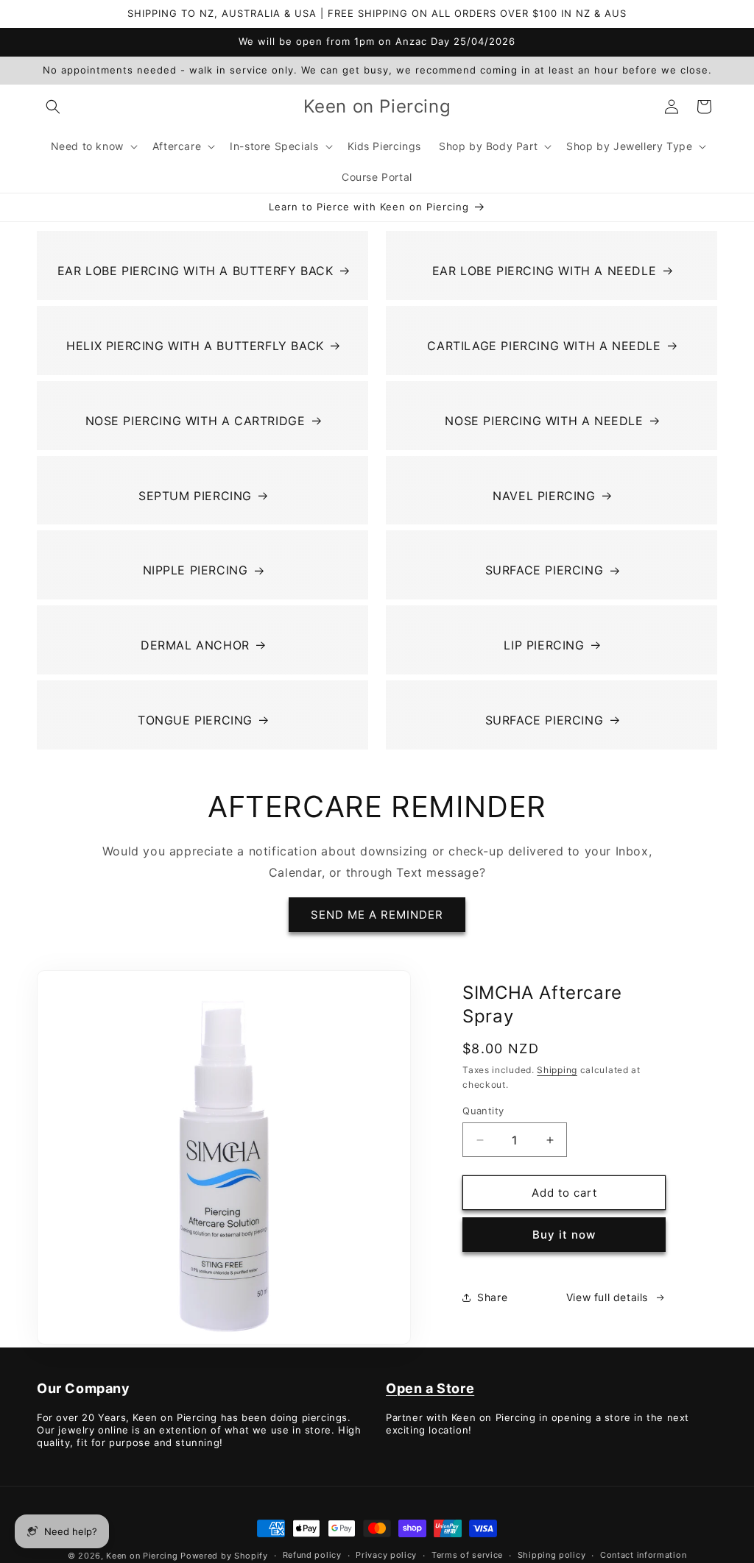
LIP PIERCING (544, 645)
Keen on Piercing (141, 1555)
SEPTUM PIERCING (195, 495)
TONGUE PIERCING (195, 720)
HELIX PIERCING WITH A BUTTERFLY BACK (195, 345)
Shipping (557, 1069)
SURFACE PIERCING (544, 570)
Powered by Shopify (224, 1555)
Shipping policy (552, 1555)
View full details (607, 1297)
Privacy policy (386, 1555)
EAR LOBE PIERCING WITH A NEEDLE (544, 270)
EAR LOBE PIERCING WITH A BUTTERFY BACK (195, 270)
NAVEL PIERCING (544, 495)
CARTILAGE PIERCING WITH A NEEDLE (543, 345)
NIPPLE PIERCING (195, 570)
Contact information (643, 1555)
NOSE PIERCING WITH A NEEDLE (544, 420)
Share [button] (492, 1297)
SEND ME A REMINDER (377, 915)
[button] (53, 106)
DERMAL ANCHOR (195, 645)
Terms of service (467, 1555)
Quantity (483, 1111)
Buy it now (564, 1235)
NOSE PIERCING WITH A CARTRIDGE (195, 420)
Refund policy (312, 1555)
